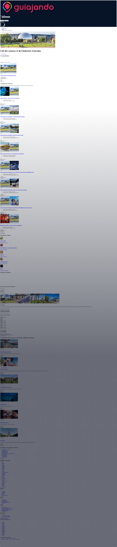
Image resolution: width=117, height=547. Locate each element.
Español (3, 527)
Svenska (3, 534)
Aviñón (3, 470)
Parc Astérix (4, 450)
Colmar (3, 468)
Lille (3, 477)
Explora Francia (2, 487)
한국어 (3, 528)
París (3, 462)
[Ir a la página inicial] (5, 15)
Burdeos (3, 463)
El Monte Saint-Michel (5, 472)
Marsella (3, 466)
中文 (3, 535)
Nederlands (3, 530)
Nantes (3, 467)
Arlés (3, 479)
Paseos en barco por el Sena (6, 449)
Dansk (3, 524)
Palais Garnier (4, 454)
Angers (3, 480)
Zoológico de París (5, 452)
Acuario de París (4, 455)
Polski (3, 533)
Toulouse (3, 465)
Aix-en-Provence (4, 481)
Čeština (3, 523)
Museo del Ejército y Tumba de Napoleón (8, 453)
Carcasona (3, 478)
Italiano (3, 529)
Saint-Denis (4, 474)
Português (3, 532)
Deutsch (3, 525)
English (3, 522)
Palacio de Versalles (5, 451)
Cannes (3, 471)
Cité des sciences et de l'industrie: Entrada (8, 75)
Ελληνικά (3, 526)
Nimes (3, 476)
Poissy (3, 475)
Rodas (3, 485)
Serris (3, 484)
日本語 (3, 531)
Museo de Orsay (4, 456)
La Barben (3, 486)
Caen (3, 469)
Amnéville (3, 483)
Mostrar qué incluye (3, 78)
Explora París (2, 458)
